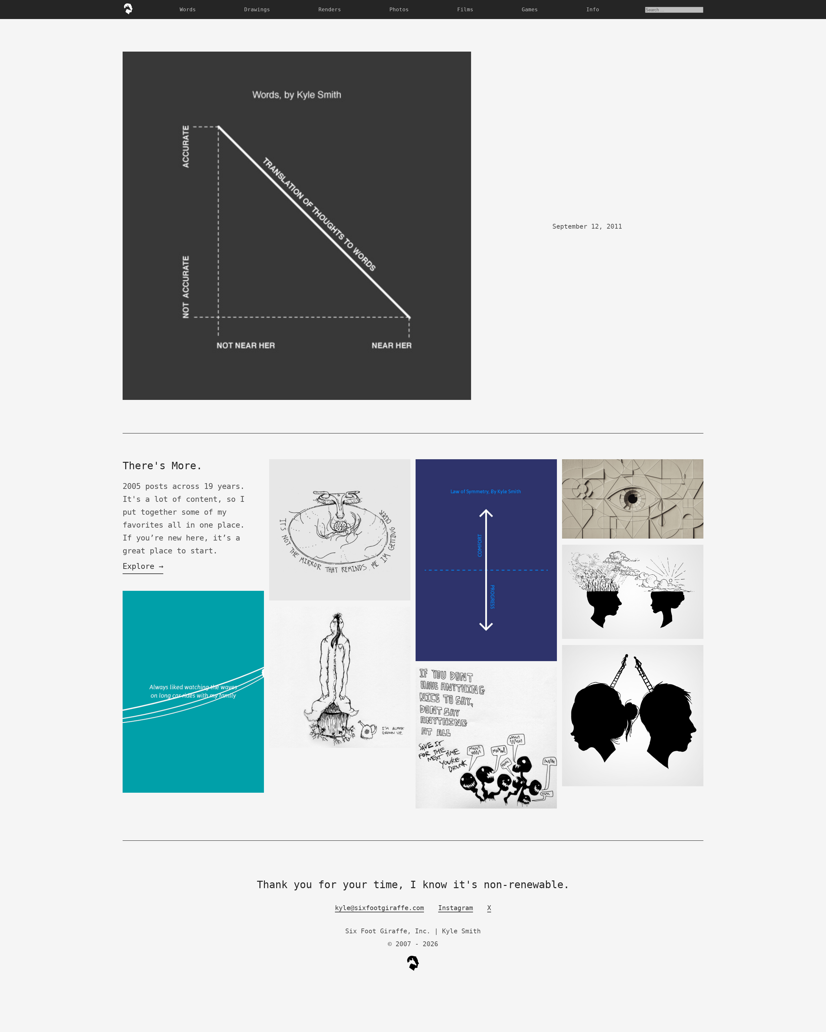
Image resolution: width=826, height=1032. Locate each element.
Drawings (257, 9)
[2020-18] (632, 537)
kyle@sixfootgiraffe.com (379, 908)
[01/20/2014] (193, 791)
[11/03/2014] (632, 784)
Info (592, 9)
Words (188, 9)
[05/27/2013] (486, 659)
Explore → (143, 566)
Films (465, 9)
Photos (399, 9)
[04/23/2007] (339, 746)
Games (530, 9)
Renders (329, 9)
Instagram (455, 908)
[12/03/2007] (486, 807)
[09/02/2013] (339, 599)
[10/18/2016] (632, 637)
